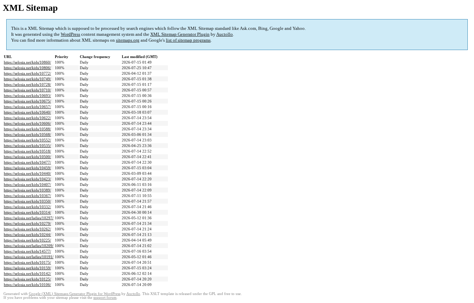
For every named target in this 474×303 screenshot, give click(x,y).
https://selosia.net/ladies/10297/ (28, 218)
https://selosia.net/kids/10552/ (27, 140)
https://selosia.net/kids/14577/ (27, 251)
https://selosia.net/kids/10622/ (27, 118)
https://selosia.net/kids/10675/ (27, 101)
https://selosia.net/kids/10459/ (27, 168)
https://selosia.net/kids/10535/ (27, 146)
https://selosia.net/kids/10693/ (27, 95)
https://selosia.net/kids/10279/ (27, 223)
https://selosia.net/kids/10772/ (27, 73)
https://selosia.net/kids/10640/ (27, 112)
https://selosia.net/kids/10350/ (27, 201)
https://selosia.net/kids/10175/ (27, 262)
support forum (105, 298)
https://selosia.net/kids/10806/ (27, 68)
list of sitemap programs (188, 40)
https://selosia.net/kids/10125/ (27, 279)
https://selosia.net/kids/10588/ (27, 129)
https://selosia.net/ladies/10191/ (28, 257)
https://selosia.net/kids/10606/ (27, 123)
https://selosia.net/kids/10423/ (27, 179)
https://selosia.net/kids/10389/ (27, 190)
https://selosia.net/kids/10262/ (27, 229)
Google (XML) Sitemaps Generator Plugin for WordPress (74, 294)
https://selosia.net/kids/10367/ (27, 196)
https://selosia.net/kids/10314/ (27, 212)
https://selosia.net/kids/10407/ (27, 184)
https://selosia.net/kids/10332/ (27, 207)
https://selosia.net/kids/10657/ (27, 107)
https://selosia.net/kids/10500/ (27, 157)
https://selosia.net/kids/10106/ (27, 284)
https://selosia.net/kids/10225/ (27, 240)
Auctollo (224, 34)
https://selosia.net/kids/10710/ (27, 90)
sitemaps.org (127, 40)
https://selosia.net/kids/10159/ (27, 268)
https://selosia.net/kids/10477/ (27, 162)
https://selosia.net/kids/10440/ (27, 173)
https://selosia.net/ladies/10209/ (28, 246)
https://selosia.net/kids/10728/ (27, 84)
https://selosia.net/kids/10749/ (27, 79)
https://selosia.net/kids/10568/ (27, 134)
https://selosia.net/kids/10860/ (27, 62)
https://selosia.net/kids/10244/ (27, 234)
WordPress (70, 34)
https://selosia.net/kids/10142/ (27, 273)
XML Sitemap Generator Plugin (180, 34)
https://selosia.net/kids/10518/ (27, 151)
